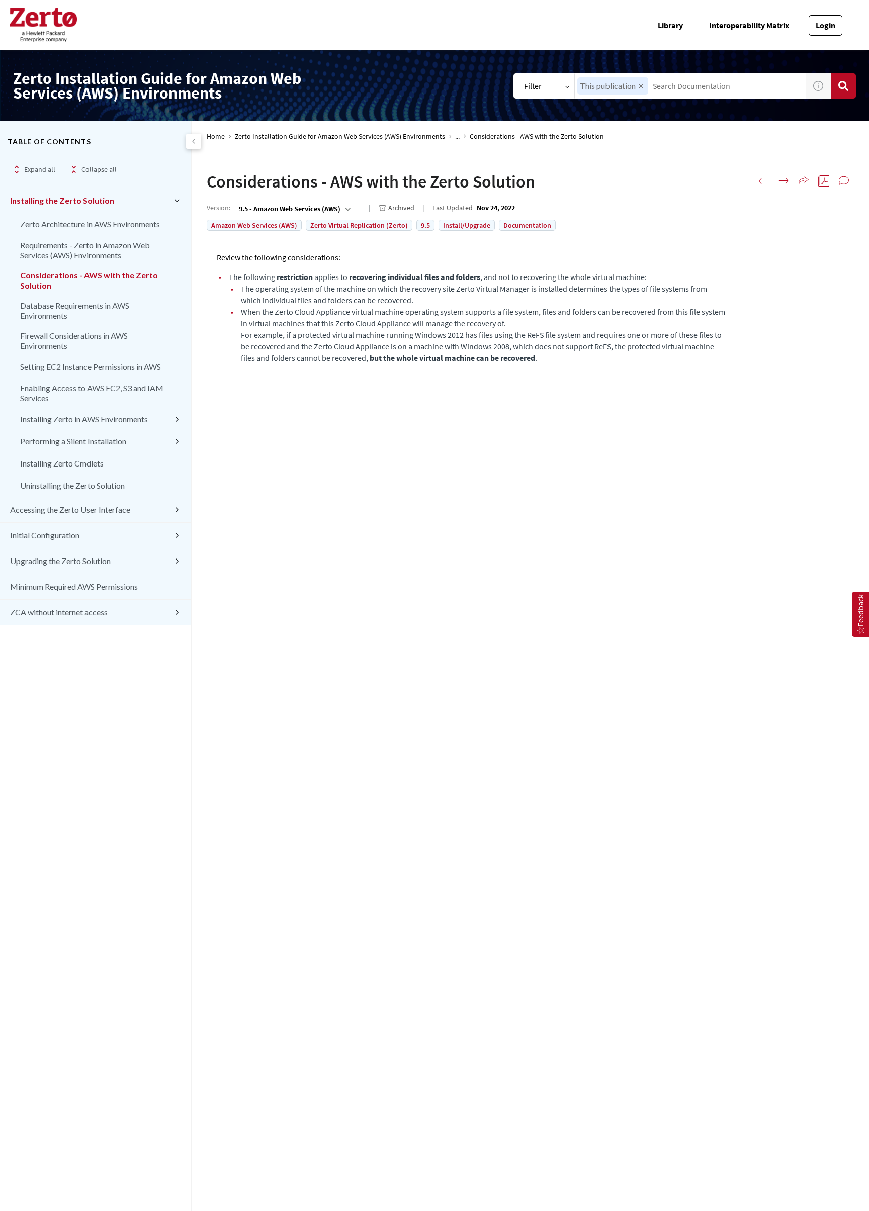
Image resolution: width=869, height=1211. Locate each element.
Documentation (527, 225)
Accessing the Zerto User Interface (70, 509)
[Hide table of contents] (193, 141)
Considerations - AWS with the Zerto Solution (89, 280)
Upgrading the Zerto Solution (60, 561)
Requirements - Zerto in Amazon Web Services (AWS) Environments (85, 250)
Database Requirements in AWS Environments (74, 310)
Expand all (39, 169)
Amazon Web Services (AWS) (254, 225)
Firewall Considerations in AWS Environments (74, 340)
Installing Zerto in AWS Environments (84, 419)
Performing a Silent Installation (73, 441)
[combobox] (690, 86)
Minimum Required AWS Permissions (74, 586)
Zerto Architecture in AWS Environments (90, 224)
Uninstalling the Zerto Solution (72, 485)
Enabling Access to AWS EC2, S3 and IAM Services (91, 393)
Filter (533, 86)
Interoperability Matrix (749, 25)
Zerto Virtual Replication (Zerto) (359, 225)
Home (216, 136)
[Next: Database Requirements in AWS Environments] (783, 181)
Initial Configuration (44, 535)
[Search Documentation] (843, 86)
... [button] (457, 136)
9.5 (425, 225)
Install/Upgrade (466, 225)
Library (670, 25)
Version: (218, 207)
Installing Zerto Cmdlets (62, 463)
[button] (641, 86)
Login (825, 25)
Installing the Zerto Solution (62, 200)
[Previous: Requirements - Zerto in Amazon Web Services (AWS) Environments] (763, 181)
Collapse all (99, 169)
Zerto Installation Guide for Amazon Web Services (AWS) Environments (340, 136)
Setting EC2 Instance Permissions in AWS (90, 366)
